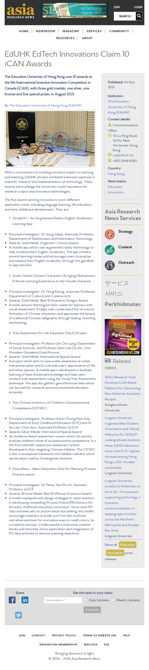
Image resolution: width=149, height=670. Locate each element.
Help (126, 635)
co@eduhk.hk (123, 154)
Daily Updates (99, 599)
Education (115, 186)
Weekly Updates (128, 599)
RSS (106, 644)
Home (24, 31)
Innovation (116, 191)
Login (138, 7)
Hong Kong (116, 173)
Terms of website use (99, 635)
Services (94, 31)
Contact (39, 635)
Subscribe (92, 610)
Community (119, 31)
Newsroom (45, 31)
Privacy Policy (64, 635)
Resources (65, 38)
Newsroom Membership (58, 644)
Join (117, 7)
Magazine (71, 31)
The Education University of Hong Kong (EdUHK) (45, 105)
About (87, 38)
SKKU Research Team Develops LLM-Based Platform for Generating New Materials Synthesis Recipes (122, 387)
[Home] (21, 11)
